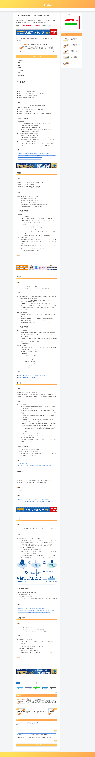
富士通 (19, 65)
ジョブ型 (22, 682)
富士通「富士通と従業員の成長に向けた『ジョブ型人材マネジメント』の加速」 (32, 375)
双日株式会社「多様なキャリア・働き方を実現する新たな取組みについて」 (31, 608)
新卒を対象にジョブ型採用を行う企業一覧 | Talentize (30, 723)
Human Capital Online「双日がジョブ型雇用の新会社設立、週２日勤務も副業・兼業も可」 (34, 612)
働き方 (35, 682)
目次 (35, 56)
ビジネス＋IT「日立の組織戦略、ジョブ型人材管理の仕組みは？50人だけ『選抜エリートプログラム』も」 (37, 155)
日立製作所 (20, 60)
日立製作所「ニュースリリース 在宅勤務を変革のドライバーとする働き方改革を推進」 (33, 153)
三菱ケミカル (21, 75)
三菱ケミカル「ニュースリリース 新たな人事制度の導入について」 (30, 661)
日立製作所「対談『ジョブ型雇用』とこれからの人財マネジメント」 (30, 157)
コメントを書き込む (36, 745)
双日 (19, 72)
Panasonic (20, 70)
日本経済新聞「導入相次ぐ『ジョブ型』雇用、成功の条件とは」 (29, 159)
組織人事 (18, 682)
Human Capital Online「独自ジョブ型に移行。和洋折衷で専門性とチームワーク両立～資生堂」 (35, 465)
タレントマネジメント (29, 682)
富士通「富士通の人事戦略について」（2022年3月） (27, 377)
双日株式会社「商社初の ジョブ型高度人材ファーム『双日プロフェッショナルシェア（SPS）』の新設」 (36, 584)
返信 (56, 730)
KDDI (19, 62)
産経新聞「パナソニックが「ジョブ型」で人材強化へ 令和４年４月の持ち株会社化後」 (33, 499)
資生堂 (19, 67)
